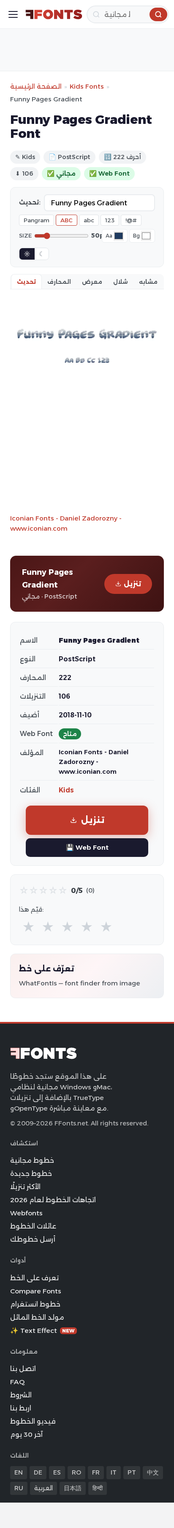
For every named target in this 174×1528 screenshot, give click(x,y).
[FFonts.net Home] (53, 14)
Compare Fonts (35, 1291)
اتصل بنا (23, 1369)
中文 (153, 1472)
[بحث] (158, 14)
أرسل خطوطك (32, 1239)
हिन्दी (97, 1488)
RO (76, 1472)
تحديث (26, 281)
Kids (66, 790)
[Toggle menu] (13, 14)
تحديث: (30, 202)
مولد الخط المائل (37, 1317)
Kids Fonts (87, 86)
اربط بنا (20, 1408)
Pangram (36, 220)
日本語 (73, 1488)
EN (18, 1472)
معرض (92, 281)
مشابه (148, 281)
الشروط (21, 1395)
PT (132, 1472)
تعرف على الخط (34, 1278)
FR (96, 1472)
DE (38, 1472)
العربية (43, 1488)
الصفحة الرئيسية (36, 86)
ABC (66, 220)
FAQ (17, 1382)
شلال (120, 281)
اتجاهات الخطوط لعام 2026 (53, 1200)
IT (114, 1472)
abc (89, 220)
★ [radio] (28, 927)
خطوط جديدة (31, 1174)
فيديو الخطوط (33, 1421)
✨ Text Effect (42, 1331)
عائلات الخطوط (33, 1226)
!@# (131, 220)
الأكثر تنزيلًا (25, 1187)
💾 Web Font (87, 847)
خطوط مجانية (32, 1160)
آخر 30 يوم (26, 1434)
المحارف (59, 281)
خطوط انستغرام (35, 1304)
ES (57, 1472)
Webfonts (26, 1213)
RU (18, 1488)
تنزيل (132, 584)
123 (109, 220)
